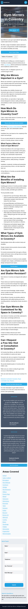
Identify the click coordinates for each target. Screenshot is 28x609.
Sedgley (5, 526)
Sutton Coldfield (7, 478)
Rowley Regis (6, 494)
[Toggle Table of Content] (14, 57)
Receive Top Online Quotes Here (14, 384)
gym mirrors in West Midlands (14, 126)
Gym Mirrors (7, 64)
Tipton (4, 505)
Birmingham (6, 480)
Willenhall (5, 517)
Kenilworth (9, 378)
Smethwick (5, 485)
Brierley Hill (6, 515)
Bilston (4, 522)
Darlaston (5, 508)
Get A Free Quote (14, 465)
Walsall (4, 496)
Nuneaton (14, 378)
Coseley (5, 519)
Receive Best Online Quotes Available (14, 123)
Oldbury (5, 492)
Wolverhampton (7, 533)
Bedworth (3, 378)
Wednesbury (6, 501)
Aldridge (5, 487)
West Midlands (6, 482)
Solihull (4, 475)
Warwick (12, 380)
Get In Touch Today (14, 52)
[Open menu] (25, 2)
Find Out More (14, 266)
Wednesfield (6, 529)
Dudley (4, 510)
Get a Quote (13, 30)
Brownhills (5, 503)
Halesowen (5, 499)
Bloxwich (5, 512)
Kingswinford (6, 531)
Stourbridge (6, 524)
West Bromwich (7, 489)
